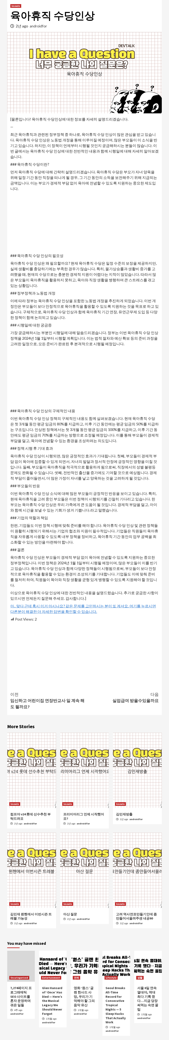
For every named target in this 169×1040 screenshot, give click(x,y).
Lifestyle (111, 977)
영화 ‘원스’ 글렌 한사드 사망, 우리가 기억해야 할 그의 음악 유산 (84, 996)
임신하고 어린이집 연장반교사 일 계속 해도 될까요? (47, 700)
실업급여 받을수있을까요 (136, 697)
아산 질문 (70, 914)
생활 (139, 977)
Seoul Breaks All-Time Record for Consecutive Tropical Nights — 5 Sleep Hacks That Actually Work (116, 1005)
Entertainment (51, 977)
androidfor (38, 26)
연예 (76, 977)
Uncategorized (19, 977)
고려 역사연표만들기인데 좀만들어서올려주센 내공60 (136, 916)
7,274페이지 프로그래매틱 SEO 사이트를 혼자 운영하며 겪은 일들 (21, 996)
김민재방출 (124, 814)
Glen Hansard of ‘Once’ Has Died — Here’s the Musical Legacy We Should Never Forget (52, 1001)
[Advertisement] (84, 222)
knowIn (16, 5)
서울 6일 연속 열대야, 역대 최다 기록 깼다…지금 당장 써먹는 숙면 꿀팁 (147, 998)
